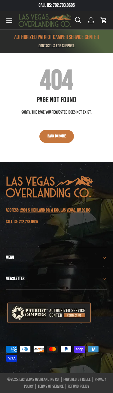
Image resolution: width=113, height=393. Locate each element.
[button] (103, 20)
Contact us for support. (57, 46)
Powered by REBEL (77, 379)
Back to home (57, 136)
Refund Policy (78, 386)
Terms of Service (51, 386)
